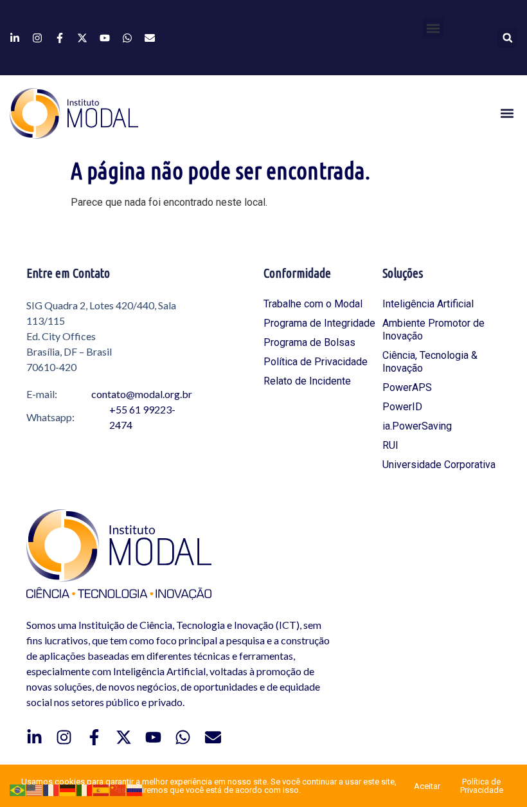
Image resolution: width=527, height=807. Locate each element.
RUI (390, 445)
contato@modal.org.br (141, 394)
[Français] (51, 789)
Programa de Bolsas (309, 342)
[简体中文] (118, 789)
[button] (433, 28)
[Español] (101, 789)
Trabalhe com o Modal (313, 304)
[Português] (18, 789)
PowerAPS (407, 387)
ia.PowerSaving (417, 426)
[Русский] (135, 789)
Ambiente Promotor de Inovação (433, 329)
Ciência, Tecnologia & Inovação (430, 361)
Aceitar (427, 786)
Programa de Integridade (319, 323)
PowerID (402, 407)
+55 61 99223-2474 (142, 417)
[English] (34, 789)
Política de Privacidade (316, 362)
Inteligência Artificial (428, 304)
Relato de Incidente (307, 381)
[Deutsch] (68, 789)
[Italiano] (84, 789)
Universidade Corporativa (439, 464)
